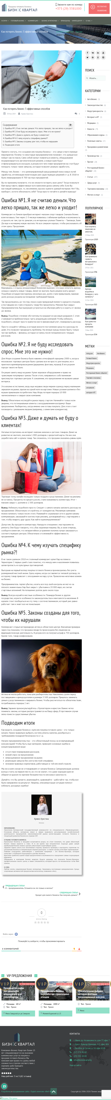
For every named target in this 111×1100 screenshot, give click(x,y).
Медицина (91, 123)
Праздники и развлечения (97, 146)
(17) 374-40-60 (80, 1052)
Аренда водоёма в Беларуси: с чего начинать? (91, 293)
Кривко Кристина (27, 114)
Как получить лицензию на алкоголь (90, 229)
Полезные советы (94, 140)
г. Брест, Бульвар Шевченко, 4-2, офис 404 (91, 1044)
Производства (93, 155)
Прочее (78, 31)
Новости (90, 129)
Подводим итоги (12, 145)
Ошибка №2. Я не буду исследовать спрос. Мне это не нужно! (33, 131)
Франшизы (65, 21)
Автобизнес (92, 99)
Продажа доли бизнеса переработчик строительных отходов (18, 994)
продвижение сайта (21, 1091)
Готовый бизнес (17, 21)
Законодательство (95, 105)
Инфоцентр (77, 21)
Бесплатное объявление (102, 8)
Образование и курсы (96, 135)
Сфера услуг (92, 182)
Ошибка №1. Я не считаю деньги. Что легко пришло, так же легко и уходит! (39, 128)
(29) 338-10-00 (80, 1056)
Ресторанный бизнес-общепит (96, 373)
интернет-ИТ (90, 392)
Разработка (6, 1091)
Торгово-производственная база (91, 995)
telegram (89, 353)
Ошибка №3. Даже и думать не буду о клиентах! (27, 135)
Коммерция (33, 21)
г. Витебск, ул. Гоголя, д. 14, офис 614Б (89, 1048)
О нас (88, 21)
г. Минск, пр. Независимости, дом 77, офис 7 (92, 1040)
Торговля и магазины (95, 188)
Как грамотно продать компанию (90, 324)
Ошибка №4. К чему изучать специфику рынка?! (26, 138)
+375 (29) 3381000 (68, 8)
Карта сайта (75, 1065)
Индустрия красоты (95, 111)
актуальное (90, 387)
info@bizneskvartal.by (83, 1060)
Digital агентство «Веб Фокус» (43, 1091)
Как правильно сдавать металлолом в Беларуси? (91, 260)
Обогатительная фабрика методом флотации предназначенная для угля (54, 994)
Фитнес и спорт (93, 194)
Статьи (90, 176)
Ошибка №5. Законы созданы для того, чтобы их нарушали (31, 141)
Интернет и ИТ (93, 117)
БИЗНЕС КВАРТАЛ (65, 31)
